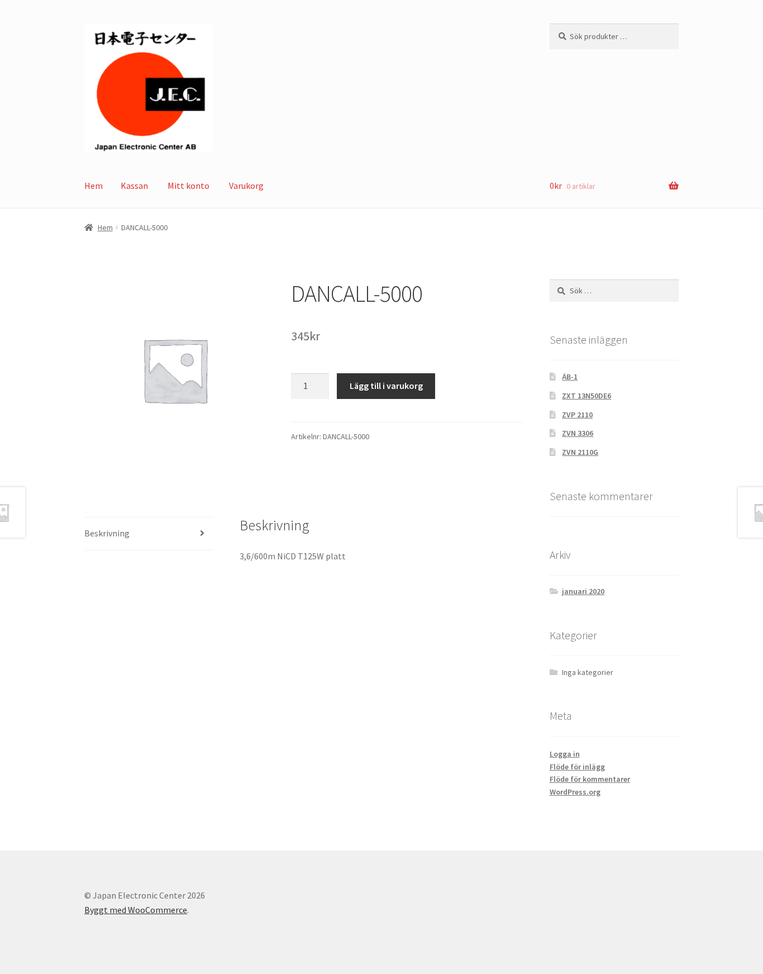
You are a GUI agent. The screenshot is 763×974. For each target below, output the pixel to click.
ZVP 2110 (577, 415)
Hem (93, 185)
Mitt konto (188, 185)
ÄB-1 (570, 377)
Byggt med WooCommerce (135, 909)
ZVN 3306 (577, 433)
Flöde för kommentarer (590, 779)
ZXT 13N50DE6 (586, 396)
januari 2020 (583, 591)
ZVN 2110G (580, 452)
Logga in (565, 754)
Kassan (134, 185)
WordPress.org (575, 792)
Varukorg (246, 185)
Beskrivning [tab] (107, 533)
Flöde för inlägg (577, 767)
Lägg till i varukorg (386, 385)
